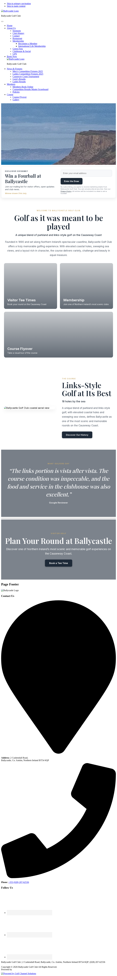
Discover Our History (77, 434)
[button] (11, 28)
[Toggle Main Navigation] (2, 21)
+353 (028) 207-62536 (18, 882)
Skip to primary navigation (19, 3)
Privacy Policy (66, 191)
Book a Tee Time (58, 563)
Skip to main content (16, 6)
